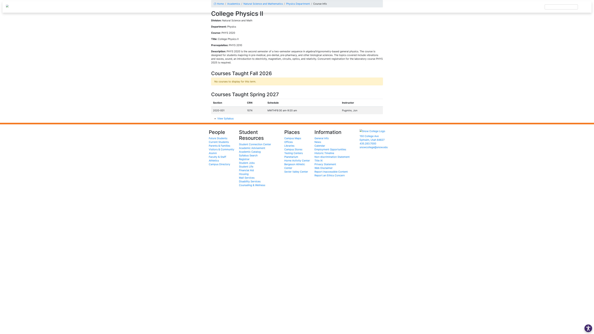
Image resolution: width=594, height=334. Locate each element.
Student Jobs (247, 162)
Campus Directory (219, 164)
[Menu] (584, 7)
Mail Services (246, 177)
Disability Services (249, 181)
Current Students (219, 141)
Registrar (244, 159)
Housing (244, 174)
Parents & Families (219, 145)
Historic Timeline (324, 153)
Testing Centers (293, 153)
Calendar (319, 145)
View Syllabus (225, 118)
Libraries (289, 145)
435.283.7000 (368, 143)
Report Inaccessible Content (331, 171)
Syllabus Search (248, 155)
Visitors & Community (221, 149)
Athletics (214, 160)
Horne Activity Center (297, 160)
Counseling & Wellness (252, 185)
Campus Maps (292, 138)
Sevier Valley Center (296, 171)
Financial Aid (246, 170)
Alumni (213, 153)
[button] (588, 328)
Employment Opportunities (330, 149)
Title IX (318, 160)
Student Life (246, 166)
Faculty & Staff (217, 156)
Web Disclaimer (323, 167)
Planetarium (291, 156)
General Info (321, 138)
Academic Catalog (250, 151)
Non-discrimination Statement (332, 156)
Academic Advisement (252, 148)
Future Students (218, 138)
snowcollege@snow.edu (374, 147)
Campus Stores (293, 149)
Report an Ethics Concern (329, 175)
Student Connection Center (255, 144)
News (317, 141)
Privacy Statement (325, 164)
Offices (288, 141)
